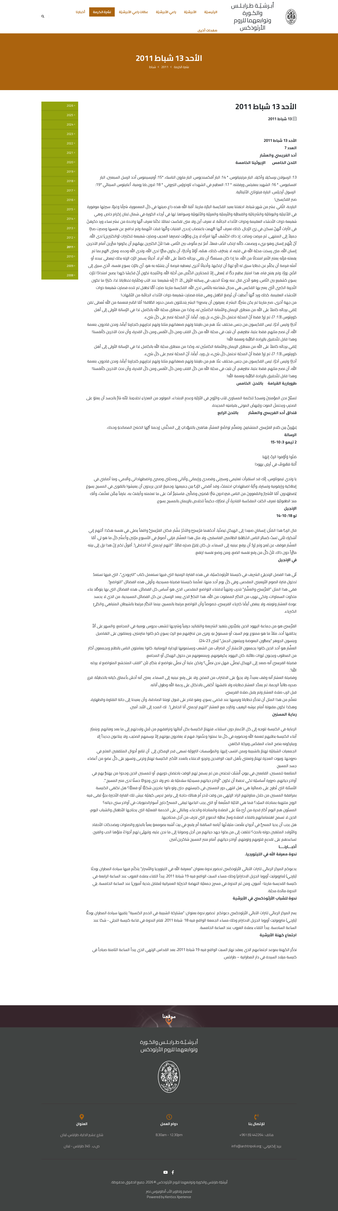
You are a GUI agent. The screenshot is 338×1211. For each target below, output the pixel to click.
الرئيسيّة (210, 12)
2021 (70, 152)
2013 (70, 228)
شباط (152, 67)
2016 (70, 200)
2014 (70, 218)
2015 (70, 209)
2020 (70, 162)
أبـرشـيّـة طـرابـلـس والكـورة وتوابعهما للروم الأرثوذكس (252, 16)
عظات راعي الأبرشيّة (133, 12)
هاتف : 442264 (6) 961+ (256, 1134)
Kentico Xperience (178, 1197)
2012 (70, 237)
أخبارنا (80, 12)
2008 (70, 275)
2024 (70, 124)
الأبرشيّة (190, 12)
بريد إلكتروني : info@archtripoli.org (256, 1146)
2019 (70, 171)
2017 (70, 190)
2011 (165, 67)
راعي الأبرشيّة (166, 12)
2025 (70, 115)
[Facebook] (173, 1172)
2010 (70, 256)
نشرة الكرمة (102, 12)
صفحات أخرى (207, 30)
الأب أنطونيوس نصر (159, 1191)
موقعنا (169, 1016)
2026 (70, 105)
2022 (70, 143)
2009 (70, 265)
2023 (70, 134)
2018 (70, 181)
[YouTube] (165, 1172)
